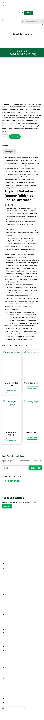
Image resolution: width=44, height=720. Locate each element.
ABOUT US (8, 670)
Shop (7, 592)
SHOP (7, 676)
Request (7, 506)
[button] (22, 600)
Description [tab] (10, 152)
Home (7, 586)
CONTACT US (10, 678)
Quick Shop (11, 391)
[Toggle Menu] (40, 28)
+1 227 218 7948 (11, 481)
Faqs (6, 638)
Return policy (10, 632)
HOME (7, 667)
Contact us (9, 594)
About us (8, 589)
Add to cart (14, 137)
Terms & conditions (12, 635)
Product (13, 145)
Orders (7, 629)
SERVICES (8, 673)
